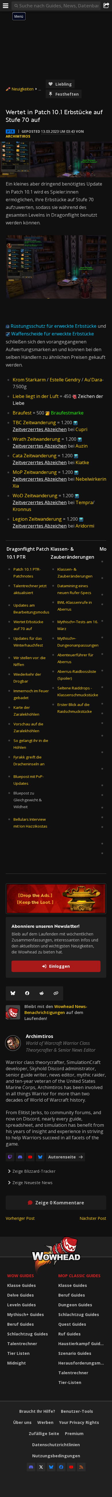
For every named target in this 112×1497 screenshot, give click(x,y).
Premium (74, 1433)
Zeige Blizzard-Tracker (33, 1171)
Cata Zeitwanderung (35, 455)
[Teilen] (106, 5)
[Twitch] (10, 1157)
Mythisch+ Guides (25, 1314)
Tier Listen (18, 1353)
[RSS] (81, 1467)
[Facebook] (27, 993)
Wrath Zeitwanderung (36, 439)
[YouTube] (30, 1157)
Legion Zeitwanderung (37, 519)
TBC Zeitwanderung (34, 422)
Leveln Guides (21, 1304)
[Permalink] (56, 993)
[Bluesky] (13, 993)
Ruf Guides (69, 1334)
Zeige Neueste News (32, 1182)
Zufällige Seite (44, 1433)
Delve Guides (20, 1295)
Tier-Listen (69, 1382)
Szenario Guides (74, 1353)
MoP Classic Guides (79, 1275)
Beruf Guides (20, 1324)
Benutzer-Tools (77, 1411)
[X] (41, 1467)
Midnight (16, 1363)
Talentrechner (22, 1343)
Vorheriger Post (20, 1218)
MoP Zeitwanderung (35, 472)
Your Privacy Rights (79, 1422)
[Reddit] (41, 993)
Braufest (22, 413)
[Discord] (20, 1157)
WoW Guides (20, 1275)
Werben (45, 1422)
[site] (13, 1012)
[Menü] (5, 5)
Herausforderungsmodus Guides (82, 1363)
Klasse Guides (21, 1285)
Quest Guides (72, 1324)
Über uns (22, 1422)
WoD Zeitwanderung (35, 495)
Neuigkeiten (22, 89)
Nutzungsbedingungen (56, 1455)
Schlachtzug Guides (27, 1334)
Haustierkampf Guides (81, 1343)
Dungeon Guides (75, 1304)
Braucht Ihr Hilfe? (37, 1411)
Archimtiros (18, 136)
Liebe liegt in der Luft (36, 396)
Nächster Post (93, 1218)
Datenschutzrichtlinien (56, 1444)
